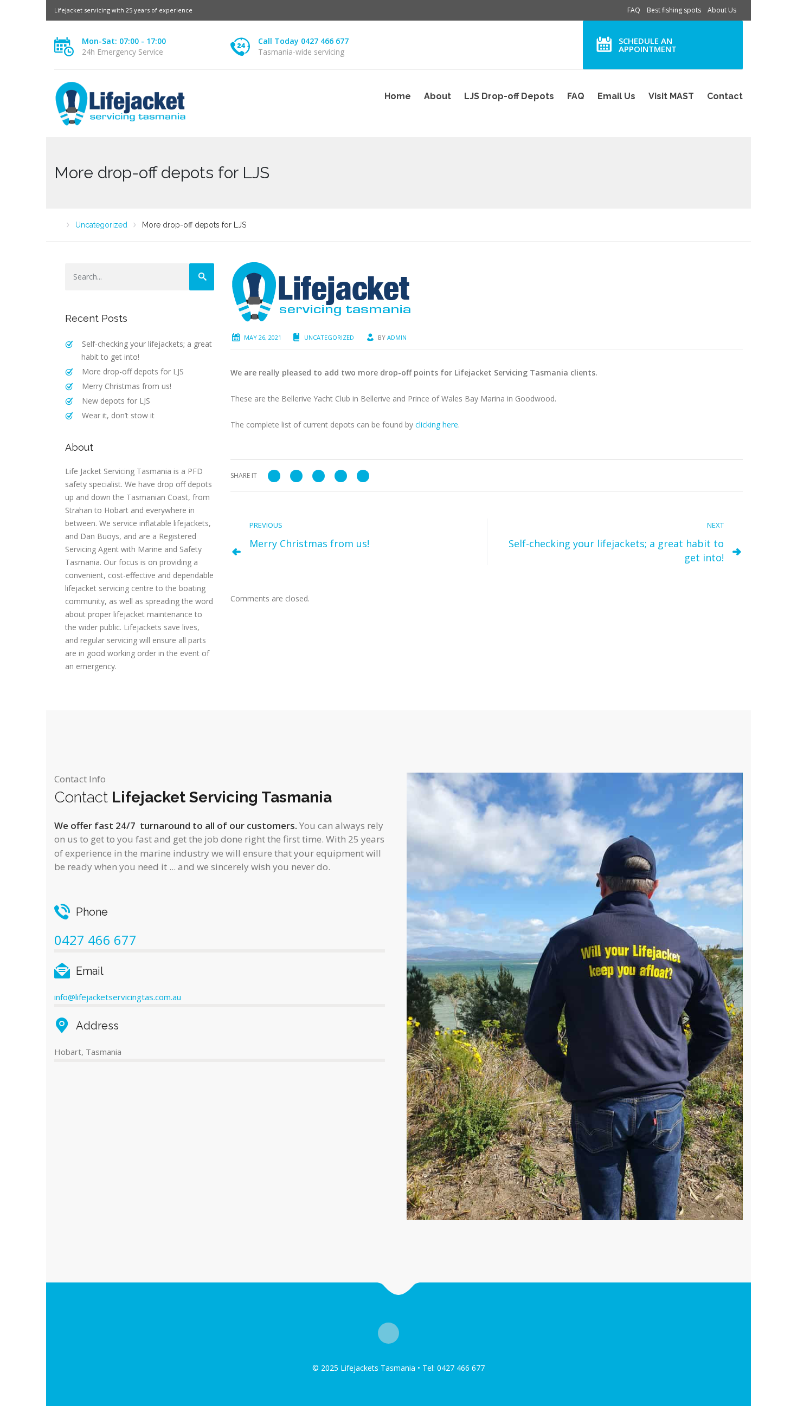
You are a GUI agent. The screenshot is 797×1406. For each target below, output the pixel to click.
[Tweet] (296, 475)
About (437, 96)
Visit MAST (671, 96)
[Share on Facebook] (274, 475)
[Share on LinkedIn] (363, 475)
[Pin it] (341, 475)
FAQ (633, 10)
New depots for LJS (116, 401)
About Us (722, 10)
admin (397, 337)
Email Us (616, 96)
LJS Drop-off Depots (509, 96)
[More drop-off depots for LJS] (328, 291)
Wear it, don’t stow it (118, 415)
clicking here (436, 424)
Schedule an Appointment (648, 44)
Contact (725, 96)
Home (397, 96)
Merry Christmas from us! (126, 386)
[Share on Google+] (318, 475)
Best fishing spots (674, 10)
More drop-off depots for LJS (133, 371)
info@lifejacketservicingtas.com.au (117, 997)
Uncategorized (329, 337)
